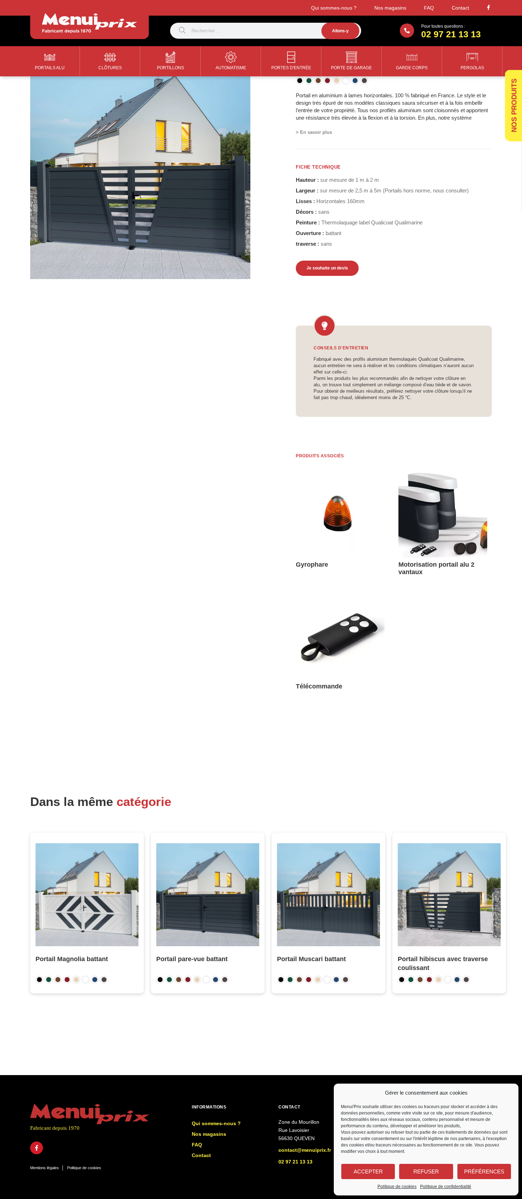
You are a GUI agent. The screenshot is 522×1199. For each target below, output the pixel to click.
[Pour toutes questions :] (407, 30)
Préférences (484, 1171)
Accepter (368, 1171)
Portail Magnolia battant (72, 959)
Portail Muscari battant (311, 959)
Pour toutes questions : (443, 26)
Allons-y (340, 30)
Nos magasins (390, 8)
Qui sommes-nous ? (334, 8)
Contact (460, 8)
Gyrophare (312, 564)
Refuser (426, 1171)
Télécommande (319, 686)
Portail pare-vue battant (192, 959)
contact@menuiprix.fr (304, 1150)
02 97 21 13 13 (451, 34)
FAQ (429, 8)
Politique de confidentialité (445, 1186)
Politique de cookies (397, 1186)
